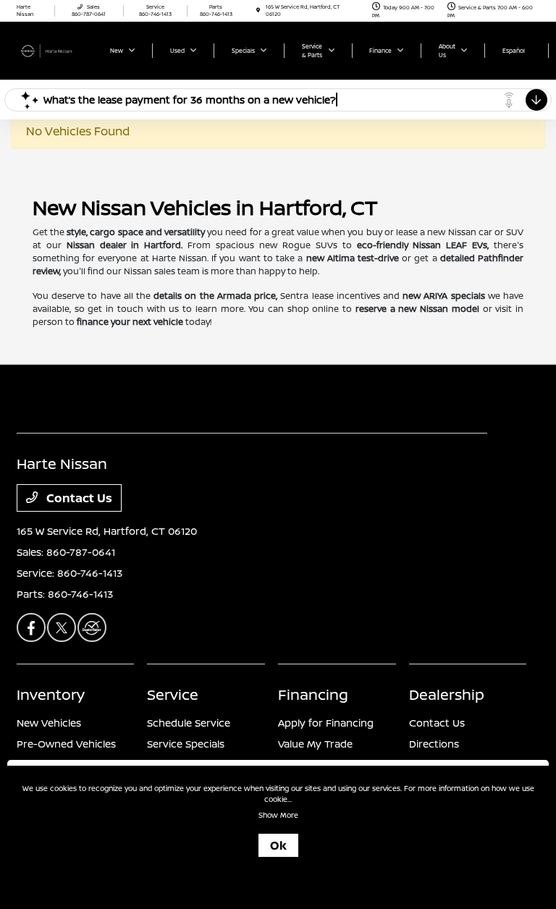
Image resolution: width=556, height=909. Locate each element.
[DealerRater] (91, 627)
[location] (258, 10)
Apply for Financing (326, 723)
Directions (434, 744)
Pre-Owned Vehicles (66, 744)
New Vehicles (49, 723)
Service (172, 694)
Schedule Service (188, 723)
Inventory (51, 694)
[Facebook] (31, 627)
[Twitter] (61, 627)
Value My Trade (315, 744)
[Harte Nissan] (56, 50)
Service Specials (185, 744)
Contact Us (77, 498)
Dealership (446, 694)
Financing (313, 694)
